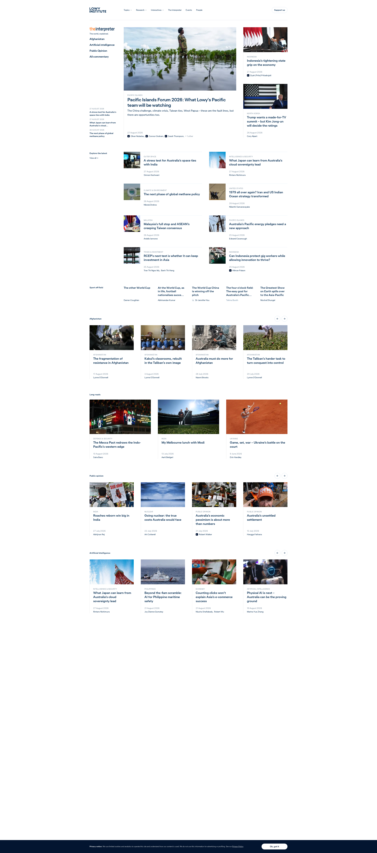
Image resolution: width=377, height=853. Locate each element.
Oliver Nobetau (137, 136)
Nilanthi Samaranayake (239, 207)
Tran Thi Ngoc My (151, 270)
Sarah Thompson (176, 136)
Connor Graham (156, 136)
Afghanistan (97, 39)
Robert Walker (205, 534)
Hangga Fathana (254, 534)
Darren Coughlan (131, 300)
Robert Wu (219, 611)
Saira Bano (98, 457)
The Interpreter (175, 10)
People (199, 10)
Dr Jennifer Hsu (202, 300)
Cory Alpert (252, 136)
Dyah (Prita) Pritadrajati (260, 75)
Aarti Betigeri (167, 457)
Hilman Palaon (238, 270)
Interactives (156, 10)
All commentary (99, 56)
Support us (279, 10)
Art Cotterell (150, 534)
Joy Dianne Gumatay (153, 611)
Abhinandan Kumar (166, 300)
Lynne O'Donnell (100, 377)
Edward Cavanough (238, 238)
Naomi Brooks (202, 377)
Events (189, 10)
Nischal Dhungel (267, 300)
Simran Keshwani (151, 175)
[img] (128, 136)
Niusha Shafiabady (204, 611)
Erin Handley (235, 457)
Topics (127, 10)
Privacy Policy (237, 846)
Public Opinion (98, 50)
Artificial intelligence (102, 45)
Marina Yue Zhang (255, 611)
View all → (94, 158)
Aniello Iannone (151, 238)
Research (140, 10)
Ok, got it (274, 846)
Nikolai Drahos (150, 204)
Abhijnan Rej (99, 534)
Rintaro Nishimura (237, 175)
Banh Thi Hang (167, 270)
